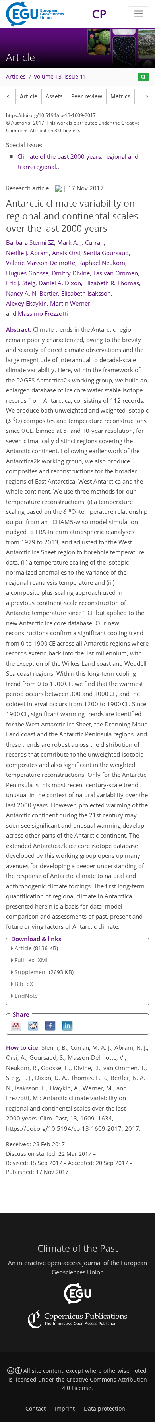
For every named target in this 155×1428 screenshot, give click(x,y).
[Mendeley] (16, 1025)
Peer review (86, 96)
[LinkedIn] (67, 1025)
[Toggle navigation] (138, 13)
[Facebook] (50, 1025)
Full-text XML (32, 960)
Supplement (31, 972)
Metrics (120, 96)
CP (99, 14)
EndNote (26, 995)
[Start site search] (143, 77)
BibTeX (24, 984)
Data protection (104, 1408)
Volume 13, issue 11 (60, 76)
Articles (16, 76)
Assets (54, 96)
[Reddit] (33, 1025)
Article (28, 96)
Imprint (65, 1408)
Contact (35, 1408)
